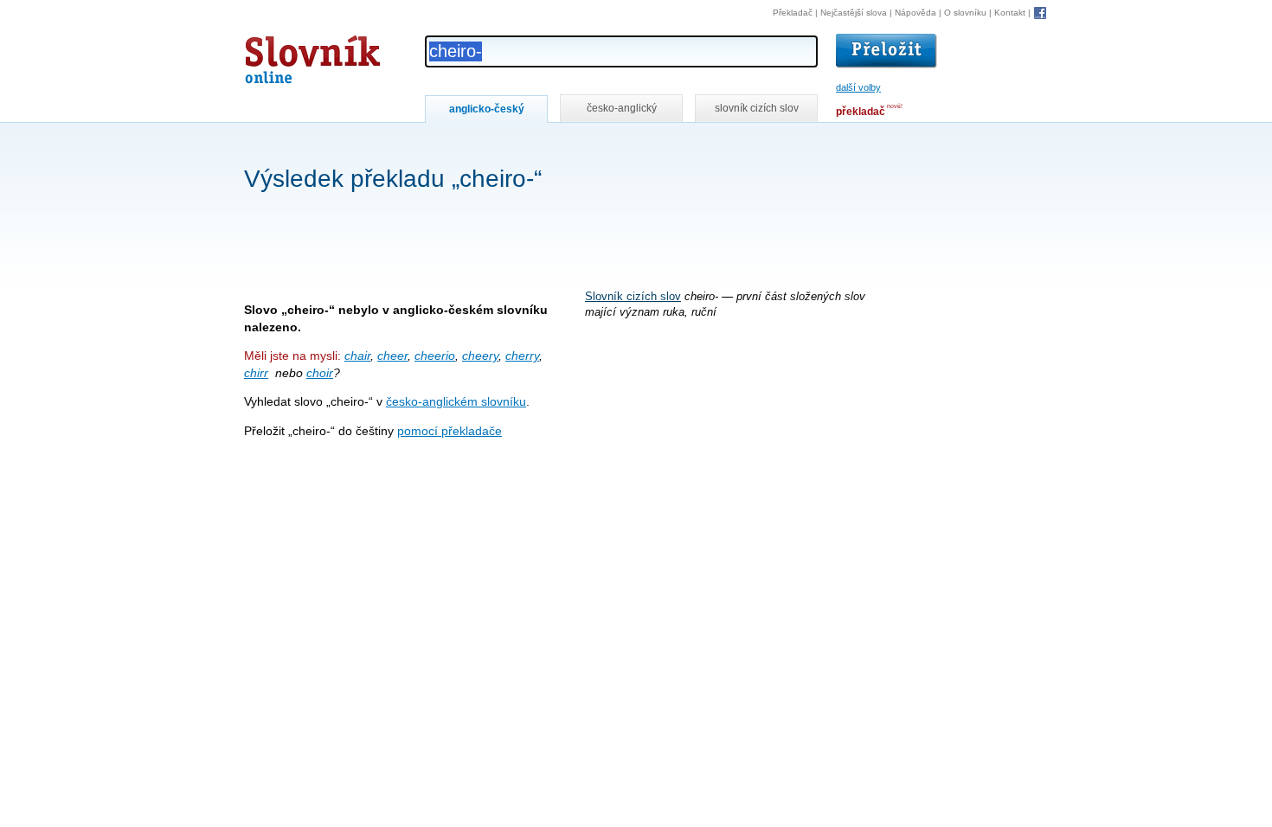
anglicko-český (486, 109)
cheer (392, 355)
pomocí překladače (449, 431)
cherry (522, 355)
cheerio (434, 355)
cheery (480, 355)
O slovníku (965, 12)
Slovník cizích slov (633, 297)
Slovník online (281, 55)
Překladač (793, 12)
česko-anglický (622, 108)
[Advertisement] (559, 145)
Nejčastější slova (853, 12)
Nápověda (915, 12)
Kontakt (1009, 12)
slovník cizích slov (757, 108)
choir (319, 373)
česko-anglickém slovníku (456, 401)
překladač (860, 112)
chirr (256, 373)
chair (357, 355)
